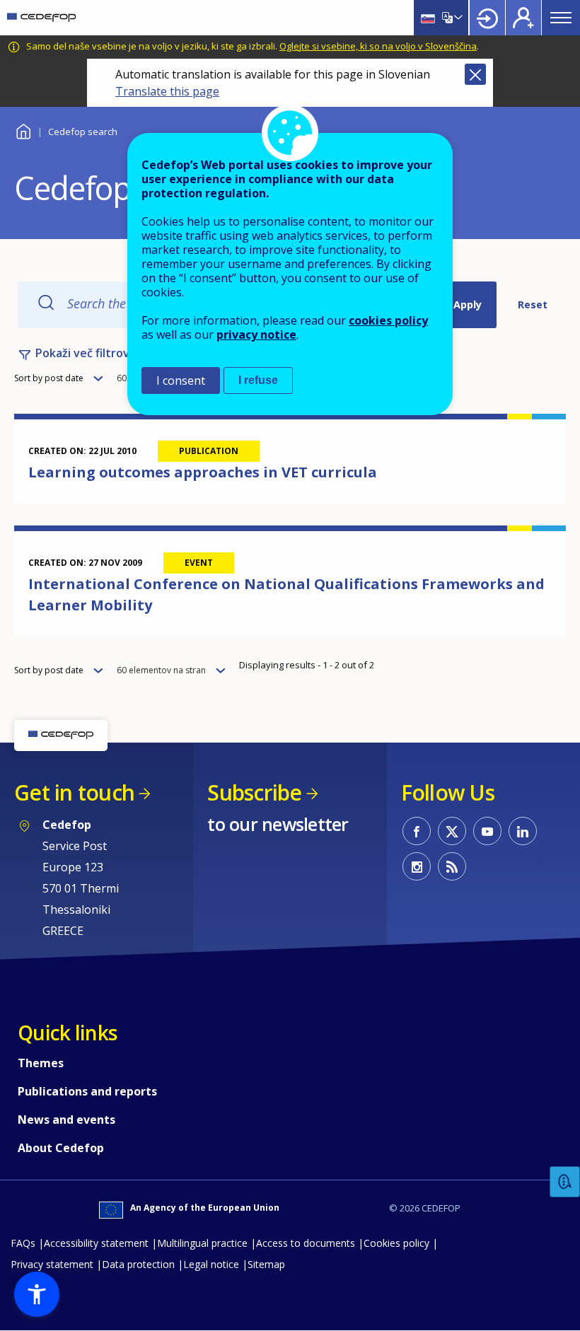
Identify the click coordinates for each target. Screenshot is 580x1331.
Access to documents (305, 1243)
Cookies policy (396, 1243)
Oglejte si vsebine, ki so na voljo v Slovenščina (378, 46)
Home (23, 130)
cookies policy (388, 320)
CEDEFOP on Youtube (487, 831)
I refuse (258, 380)
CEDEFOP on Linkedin (523, 831)
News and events (66, 1119)
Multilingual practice (202, 1243)
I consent (180, 380)
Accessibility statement (96, 1243)
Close (475, 74)
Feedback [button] (565, 1182)
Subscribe (254, 792)
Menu (561, 17)
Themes (41, 1063)
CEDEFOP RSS (452, 866)
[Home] (41, 17)
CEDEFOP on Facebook (416, 831)
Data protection (138, 1264)
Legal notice (211, 1264)
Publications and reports (87, 1091)
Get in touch (74, 792)
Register (523, 17)
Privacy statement (52, 1264)
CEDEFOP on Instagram (416, 866)
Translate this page (167, 91)
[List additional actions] (457, 17)
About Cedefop (61, 1148)
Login (487, 17)
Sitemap (266, 1264)
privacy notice (256, 334)
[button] (36, 1294)
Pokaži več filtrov (82, 353)
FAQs (23, 1243)
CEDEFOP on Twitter (452, 831)
